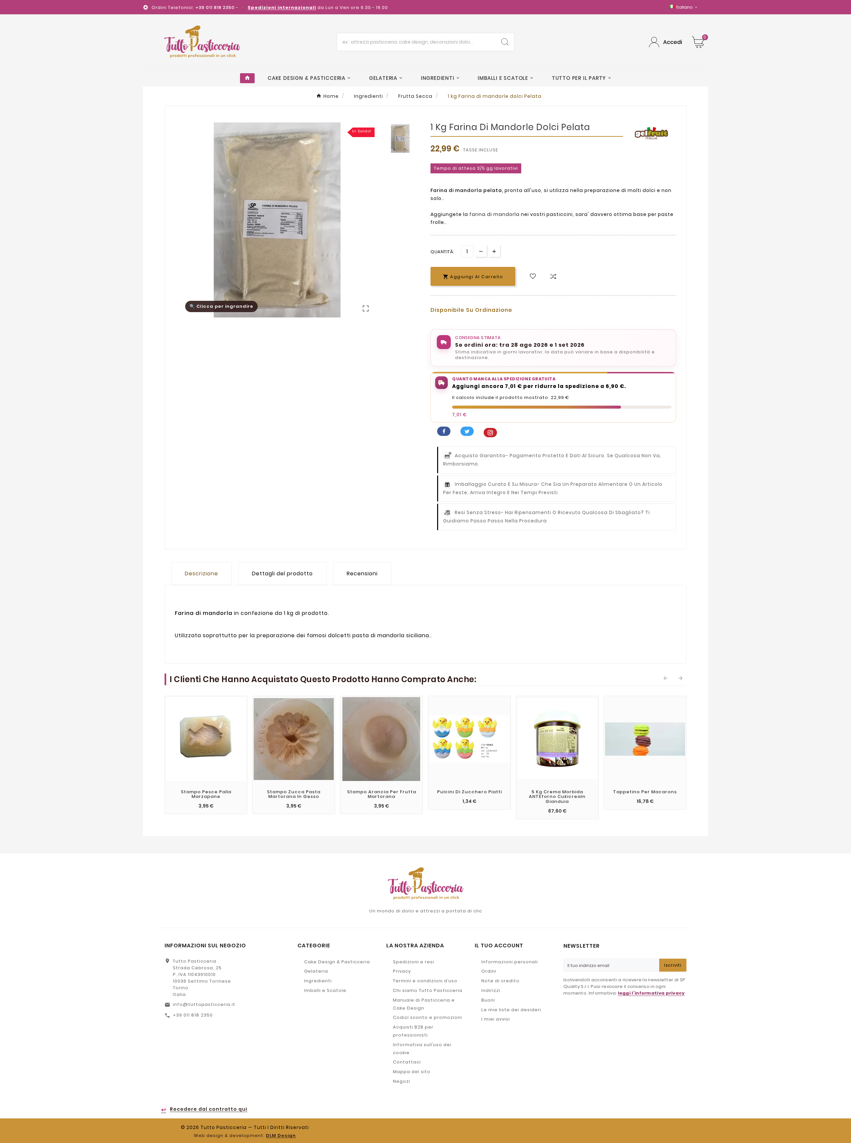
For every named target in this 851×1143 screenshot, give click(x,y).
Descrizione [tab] (201, 573)
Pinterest (490, 432)
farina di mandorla (494, 214)
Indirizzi (490, 990)
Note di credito (500, 981)
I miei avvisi (495, 1019)
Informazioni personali (509, 962)
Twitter (467, 431)
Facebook (443, 431)
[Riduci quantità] (481, 251)
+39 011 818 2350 (193, 1015)
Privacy (402, 971)
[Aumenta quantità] (494, 251)
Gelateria (316, 971)
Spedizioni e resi (413, 962)
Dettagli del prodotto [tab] (282, 573)
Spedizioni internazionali (282, 7)
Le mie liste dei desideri (511, 1010)
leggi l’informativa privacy (651, 993)
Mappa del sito (411, 1071)
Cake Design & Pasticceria (337, 962)
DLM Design (281, 1135)
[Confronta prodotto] (553, 276)
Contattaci (407, 1062)
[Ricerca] (505, 42)
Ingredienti (318, 981)
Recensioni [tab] (362, 573)
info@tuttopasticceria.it (204, 1004)
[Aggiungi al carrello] (186, 807)
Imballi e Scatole (325, 990)
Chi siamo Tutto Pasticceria (427, 990)
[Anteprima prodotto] (199, 807)
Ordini (488, 971)
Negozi (401, 1081)
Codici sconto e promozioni (427, 1017)
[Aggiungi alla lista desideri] (533, 276)
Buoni (488, 1000)
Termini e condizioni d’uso (425, 981)
